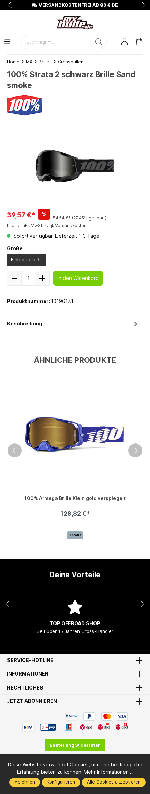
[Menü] (7, 42)
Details (75, 535)
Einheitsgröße (27, 259)
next (141, 5)
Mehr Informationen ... (108, 772)
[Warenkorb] (139, 42)
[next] (135, 450)
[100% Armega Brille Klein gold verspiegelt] (75, 434)
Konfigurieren (61, 782)
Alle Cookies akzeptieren (114, 782)
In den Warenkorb (78, 278)
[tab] (73, 324)
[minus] (14, 278)
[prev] (15, 450)
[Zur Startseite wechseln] (75, 23)
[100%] (24, 105)
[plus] (42, 278)
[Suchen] (99, 42)
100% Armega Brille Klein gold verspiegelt (75, 498)
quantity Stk (28, 278)
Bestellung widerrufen (75, 745)
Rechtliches (25, 687)
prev (10, 5)
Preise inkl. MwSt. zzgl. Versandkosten (47, 225)
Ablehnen (25, 782)
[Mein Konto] (124, 42)
